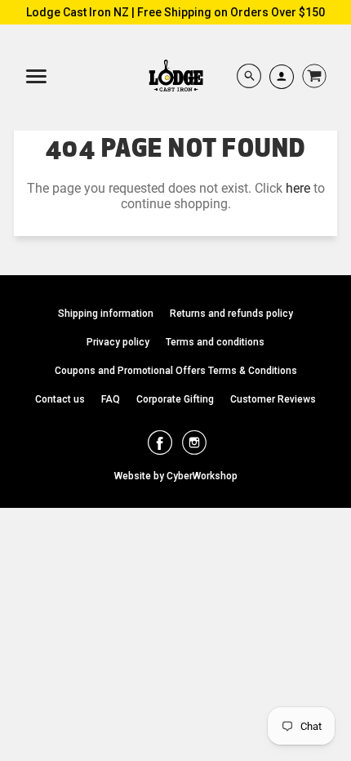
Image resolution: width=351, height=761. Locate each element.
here (298, 188)
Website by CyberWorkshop (176, 476)
